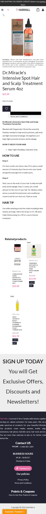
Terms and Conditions (23, 483)
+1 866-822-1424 (26, 447)
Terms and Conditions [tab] (19, 117)
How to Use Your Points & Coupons (23, 495)
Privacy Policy (23, 480)
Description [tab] (17, 113)
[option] (23, 167)
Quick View (17, 267)
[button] (8, 10)
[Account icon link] (43, 10)
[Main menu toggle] (2, 10)
